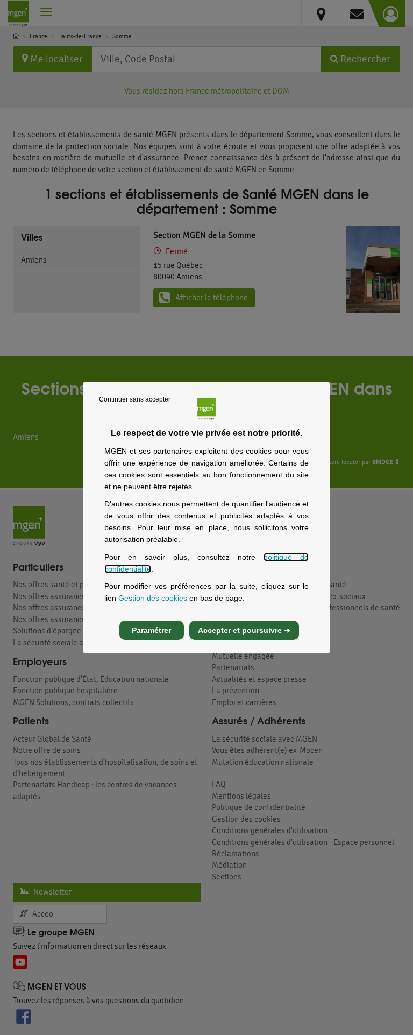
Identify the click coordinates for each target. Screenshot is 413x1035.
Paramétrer (151, 630)
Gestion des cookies (152, 598)
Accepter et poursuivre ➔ (244, 630)
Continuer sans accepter (134, 399)
